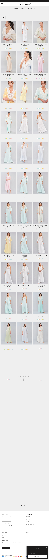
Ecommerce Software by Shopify (7, 555)
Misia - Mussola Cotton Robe (40, 255)
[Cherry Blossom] (9, 470)
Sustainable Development (30, 519)
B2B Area (27, 532)
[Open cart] (47, 3)
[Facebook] (2, 525)
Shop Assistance (4, 532)
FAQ (3, 537)
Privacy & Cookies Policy (30, 524)
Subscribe (6, 548)
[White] (9, 500)
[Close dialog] (47, 547)
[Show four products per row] (3, 17)
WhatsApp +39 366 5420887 (6, 521)
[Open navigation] (2, 3)
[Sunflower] (5, 108)
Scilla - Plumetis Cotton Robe (8, 406)
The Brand (27, 518)
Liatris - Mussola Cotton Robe (9, 315)
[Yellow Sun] (8, 470)
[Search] (44, 3)
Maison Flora (28, 516)
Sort (45, 17)
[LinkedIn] (11, 525)
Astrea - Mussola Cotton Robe (24, 496)
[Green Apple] (37, 48)
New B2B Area (28, 534)
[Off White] (5, 48)
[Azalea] (36, 78)
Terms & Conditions (29, 522)
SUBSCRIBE (37, 556)
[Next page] (27, 506)
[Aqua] (6, 48)
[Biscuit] (9, 48)
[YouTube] (9, 525)
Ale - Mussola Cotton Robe (24, 285)
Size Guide (4, 534)
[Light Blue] (21, 48)
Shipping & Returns (5, 535)
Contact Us (28, 521)
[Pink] (11, 48)
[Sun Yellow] (10, 48)
